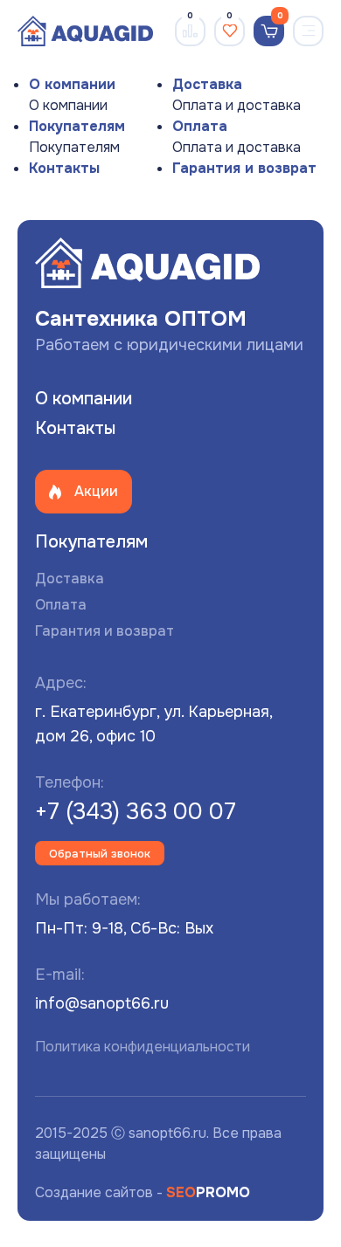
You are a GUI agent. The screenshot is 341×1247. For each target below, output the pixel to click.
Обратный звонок (99, 853)
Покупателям (77, 126)
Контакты (64, 168)
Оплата (199, 126)
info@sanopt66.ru (102, 1003)
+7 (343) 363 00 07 (135, 811)
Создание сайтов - (142, 1192)
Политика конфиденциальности (142, 1046)
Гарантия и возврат (244, 168)
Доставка (207, 84)
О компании (72, 84)
